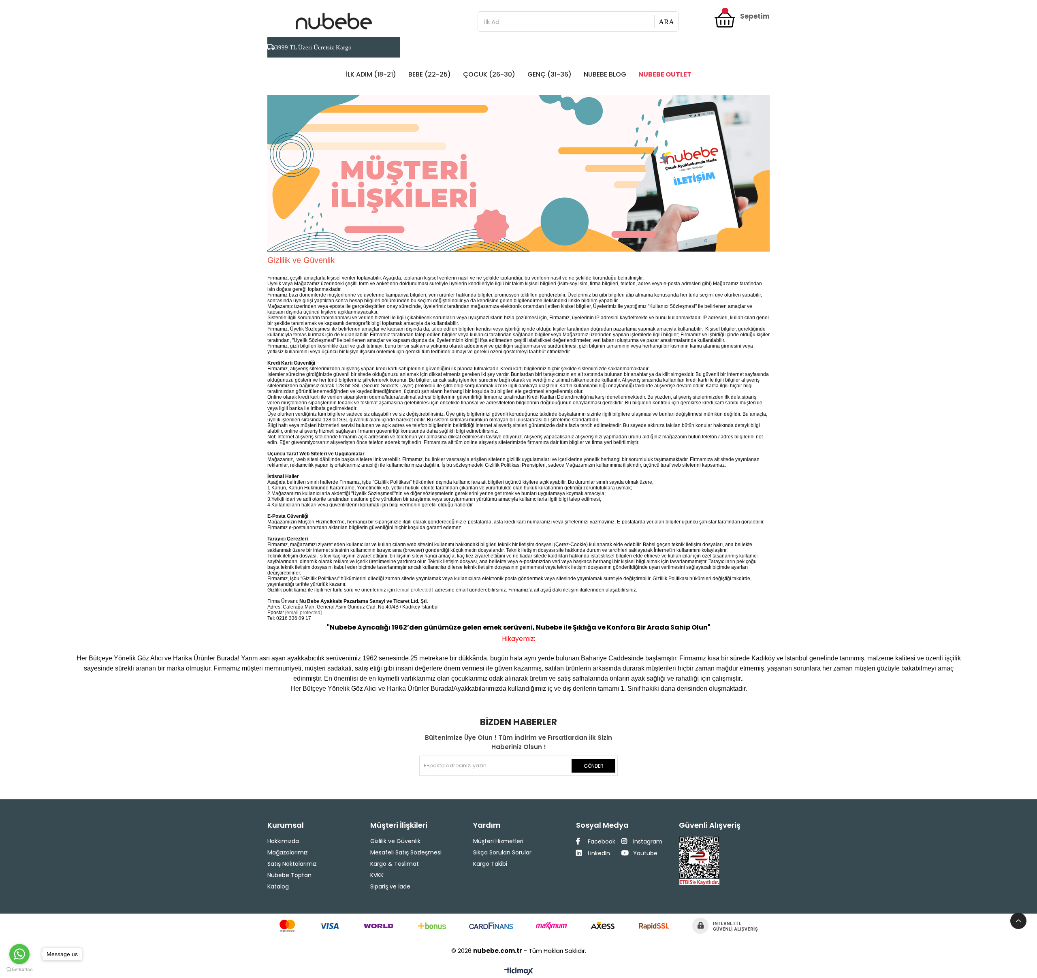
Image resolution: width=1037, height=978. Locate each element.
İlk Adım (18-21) (371, 74)
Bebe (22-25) (429, 74)
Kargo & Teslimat (394, 864)
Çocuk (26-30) (489, 74)
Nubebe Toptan (289, 875)
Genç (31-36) (549, 74)
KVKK (377, 875)
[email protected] (414, 590)
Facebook (600, 841)
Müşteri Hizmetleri (498, 841)
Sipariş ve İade (390, 886)
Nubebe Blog (605, 74)
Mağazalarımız (287, 852)
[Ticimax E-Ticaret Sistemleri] (518, 971)
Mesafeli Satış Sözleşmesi (406, 852)
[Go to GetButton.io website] (19, 969)
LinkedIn (598, 853)
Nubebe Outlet (664, 74)
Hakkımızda (283, 841)
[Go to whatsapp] (19, 954)
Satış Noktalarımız (292, 864)
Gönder (594, 765)
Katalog (278, 886)
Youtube (644, 853)
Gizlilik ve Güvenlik (395, 841)
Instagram (647, 841)
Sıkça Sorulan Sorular (502, 852)
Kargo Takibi (490, 864)
